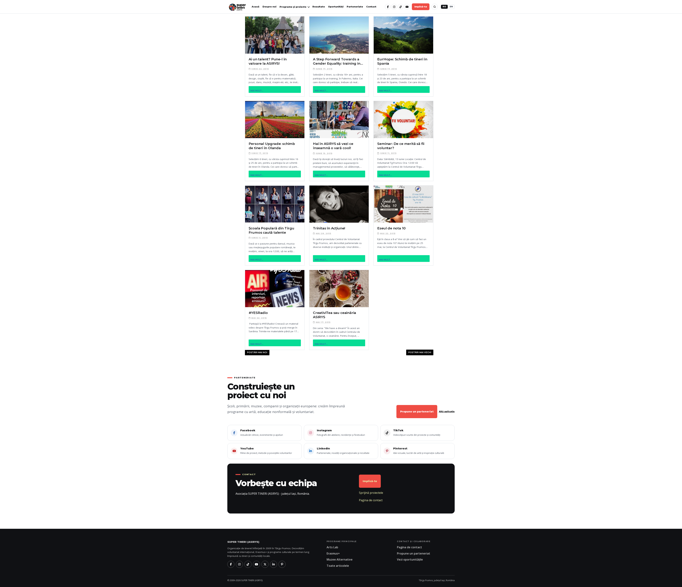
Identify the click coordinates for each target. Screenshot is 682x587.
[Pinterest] (282, 564)
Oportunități (335, 6)
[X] (265, 564)
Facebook (261, 432)
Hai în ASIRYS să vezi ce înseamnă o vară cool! (333, 146)
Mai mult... (256, 90)
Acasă (255, 6)
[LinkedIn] (273, 564)
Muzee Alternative (340, 559)
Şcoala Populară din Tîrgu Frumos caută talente (271, 230)
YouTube (266, 451)
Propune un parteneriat (417, 411)
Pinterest (418, 451)
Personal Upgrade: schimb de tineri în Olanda (272, 146)
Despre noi (269, 6)
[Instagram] (394, 7)
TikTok (416, 432)
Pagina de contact (371, 500)
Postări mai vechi (419, 352)
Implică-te (420, 6)
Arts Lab (332, 547)
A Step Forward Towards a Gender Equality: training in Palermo (336, 61)
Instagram (341, 432)
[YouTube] (407, 7)
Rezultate (318, 6)
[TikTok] (400, 7)
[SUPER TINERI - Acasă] (237, 7)
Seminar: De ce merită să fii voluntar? (400, 146)
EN (451, 6)
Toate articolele (338, 566)
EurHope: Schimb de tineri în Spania (402, 61)
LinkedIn (343, 451)
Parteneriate (355, 6)
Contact (371, 6)
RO (444, 6)
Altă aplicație (447, 411)
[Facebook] (388, 7)
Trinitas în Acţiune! (329, 228)
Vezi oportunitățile (410, 559)
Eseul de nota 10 (391, 228)
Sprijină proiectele (371, 493)
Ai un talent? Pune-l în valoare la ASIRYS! (268, 61)
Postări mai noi (257, 352)
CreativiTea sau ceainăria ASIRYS (334, 315)
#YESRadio (258, 313)
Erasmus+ (333, 553)
